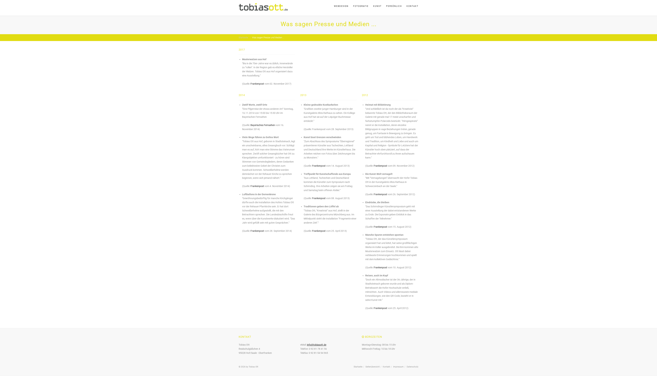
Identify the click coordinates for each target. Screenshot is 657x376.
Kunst (377, 6)
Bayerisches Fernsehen (262, 125)
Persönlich (394, 6)
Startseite (243, 37)
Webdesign (341, 6)
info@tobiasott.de (316, 344)
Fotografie (361, 6)
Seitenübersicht (372, 367)
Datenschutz (412, 367)
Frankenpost (257, 83)
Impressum (398, 367)
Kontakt (412, 6)
